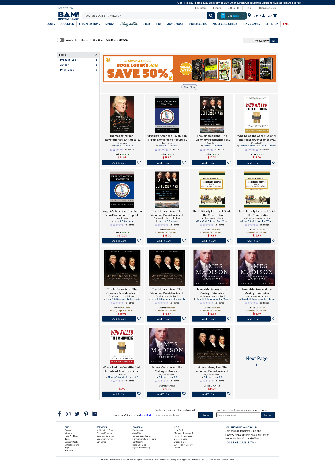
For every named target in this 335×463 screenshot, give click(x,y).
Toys (67, 447)
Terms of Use (198, 459)
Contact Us (137, 441)
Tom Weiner (223, 221)
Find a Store (137, 430)
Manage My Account (183, 433)
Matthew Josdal (133, 299)
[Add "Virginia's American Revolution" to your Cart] (167, 162)
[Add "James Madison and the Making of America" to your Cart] (212, 319)
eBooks (68, 433)
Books (68, 430)
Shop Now (189, 87)
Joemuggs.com (183, 459)
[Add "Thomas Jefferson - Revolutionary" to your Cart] (122, 162)
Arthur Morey (222, 299)
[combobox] (151, 15)
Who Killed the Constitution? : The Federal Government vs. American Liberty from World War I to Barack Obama (256, 138)
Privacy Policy (228, 459)
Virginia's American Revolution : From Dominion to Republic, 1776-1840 (167, 138)
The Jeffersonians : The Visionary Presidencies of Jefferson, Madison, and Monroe (211, 138)
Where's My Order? (183, 444)
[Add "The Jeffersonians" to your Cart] (212, 162)
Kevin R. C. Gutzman (123, 145)
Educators (200, 7)
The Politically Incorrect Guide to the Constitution (211, 212)
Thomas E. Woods (248, 145)
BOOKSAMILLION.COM (163, 459)
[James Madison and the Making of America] (212, 268)
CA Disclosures (213, 459)
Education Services (105, 439)
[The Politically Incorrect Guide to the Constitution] (211, 190)
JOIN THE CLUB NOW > (240, 442)
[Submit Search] (211, 15)
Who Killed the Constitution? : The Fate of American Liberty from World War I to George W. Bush (122, 369)
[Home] (68, 16)
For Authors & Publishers (144, 439)
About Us (136, 433)
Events (217, 7)
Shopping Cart (180, 439)
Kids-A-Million (71, 436)
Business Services (105, 436)
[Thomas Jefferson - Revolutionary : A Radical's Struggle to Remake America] (122, 114)
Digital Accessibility (141, 447)
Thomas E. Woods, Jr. (118, 377)
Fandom (69, 450)
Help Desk (178, 430)
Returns (177, 447)
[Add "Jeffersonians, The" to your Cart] (212, 394)
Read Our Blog (139, 444)
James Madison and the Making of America (212, 290)
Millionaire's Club (267, 7)
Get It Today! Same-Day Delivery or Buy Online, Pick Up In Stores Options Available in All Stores (169, 2)
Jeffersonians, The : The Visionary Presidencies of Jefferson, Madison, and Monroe (211, 369)
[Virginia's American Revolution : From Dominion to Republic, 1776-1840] (167, 114)
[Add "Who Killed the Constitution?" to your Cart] (257, 162)
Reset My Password (183, 436)
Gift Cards (233, 7)
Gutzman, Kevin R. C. (168, 377)
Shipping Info (180, 441)
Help (248, 7)
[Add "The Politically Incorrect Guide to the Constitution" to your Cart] (212, 240)
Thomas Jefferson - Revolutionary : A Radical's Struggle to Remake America (122, 138)
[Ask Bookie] (232, 16)
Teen (67, 439)
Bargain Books (71, 441)
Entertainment (72, 444)
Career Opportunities (142, 436)
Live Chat (145, 414)
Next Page (257, 361)
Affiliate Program (105, 433)
